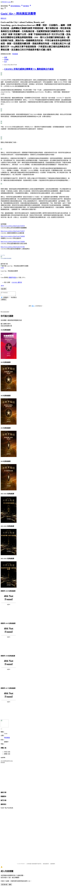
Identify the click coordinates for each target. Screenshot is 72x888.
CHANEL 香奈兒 (17, 282)
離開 (10, 884)
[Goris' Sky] (1, 257)
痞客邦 (11, 277)
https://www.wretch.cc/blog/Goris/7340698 (13, 236)
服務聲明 (52, 863)
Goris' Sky (3, 255)
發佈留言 (3, 299)
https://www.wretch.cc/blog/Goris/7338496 (13, 241)
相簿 (5, 57)
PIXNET (23, 863)
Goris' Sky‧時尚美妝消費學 (18, 13)
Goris (2, 267)
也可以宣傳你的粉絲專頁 (6, 258)
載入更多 (3, 289)
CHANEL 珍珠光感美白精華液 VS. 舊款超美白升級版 (29, 69)
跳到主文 (3, 18)
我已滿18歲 (4, 884)
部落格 (6, 59)
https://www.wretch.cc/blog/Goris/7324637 (13, 231)
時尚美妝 (15, 54)
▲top (2, 285)
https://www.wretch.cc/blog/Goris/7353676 (13, 226)
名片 (5, 61)
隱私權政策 (46, 863)
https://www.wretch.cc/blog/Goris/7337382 (13, 247)
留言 (14, 277)
